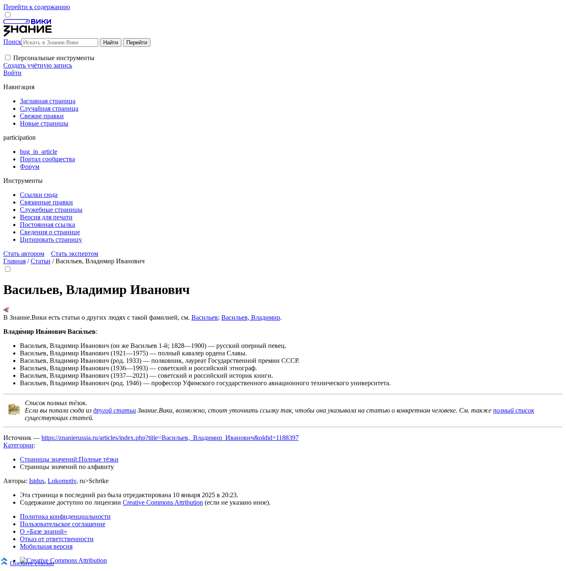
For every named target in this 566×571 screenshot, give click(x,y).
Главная (14, 261)
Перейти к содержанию (36, 6)
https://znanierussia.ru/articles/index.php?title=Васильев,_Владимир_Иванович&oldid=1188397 (170, 437)
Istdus (36, 480)
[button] (7, 57)
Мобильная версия (46, 546)
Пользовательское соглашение (62, 523)
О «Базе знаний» (43, 531)
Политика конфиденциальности (65, 516)
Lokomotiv (62, 480)
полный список (513, 410)
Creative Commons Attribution (163, 502)
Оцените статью (32, 562)
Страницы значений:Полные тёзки (69, 459)
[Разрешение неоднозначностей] (6, 309)
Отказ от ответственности (57, 538)
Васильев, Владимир (250, 317)
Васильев (204, 317)
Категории (18, 445)
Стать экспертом (74, 253)
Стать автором (23, 253)
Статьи (41, 261)
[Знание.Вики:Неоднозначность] (14, 413)
